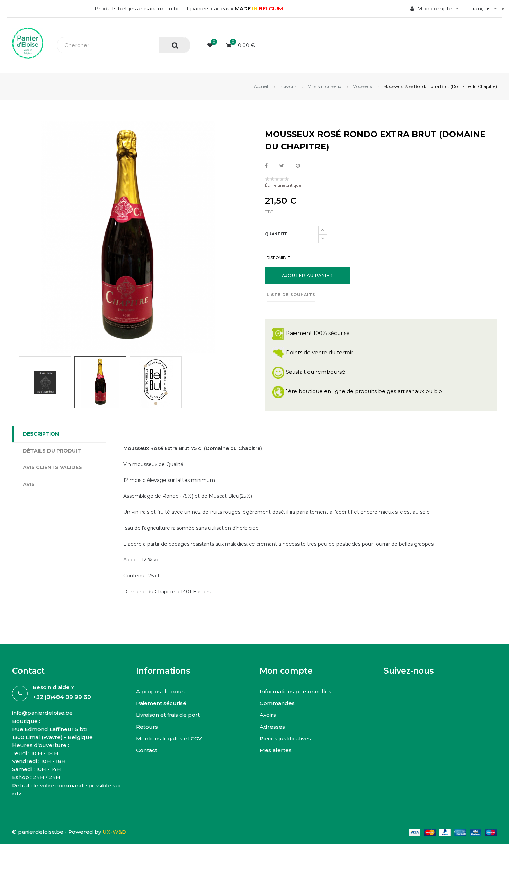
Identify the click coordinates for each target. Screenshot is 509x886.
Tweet (281, 166)
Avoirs (268, 715)
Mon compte (286, 671)
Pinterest (298, 166)
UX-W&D (114, 832)
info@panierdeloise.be (42, 713)
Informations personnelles (295, 691)
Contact (146, 750)
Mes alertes (276, 750)
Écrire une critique (283, 185)
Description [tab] (41, 434)
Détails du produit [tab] (52, 451)
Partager (266, 166)
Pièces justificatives (285, 738)
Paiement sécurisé (161, 703)
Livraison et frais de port (168, 715)
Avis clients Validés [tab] (52, 467)
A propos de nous (160, 691)
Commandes (277, 703)
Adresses (272, 726)
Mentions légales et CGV (169, 738)
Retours (147, 726)
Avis (29, 484)
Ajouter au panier (307, 275)
